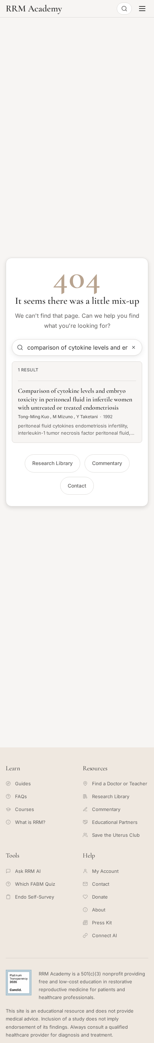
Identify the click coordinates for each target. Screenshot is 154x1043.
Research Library (52, 463)
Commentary (107, 463)
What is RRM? (30, 822)
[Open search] (124, 9)
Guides (23, 783)
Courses (24, 809)
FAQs (21, 796)
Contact (77, 486)
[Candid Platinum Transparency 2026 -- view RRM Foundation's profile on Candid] (19, 982)
